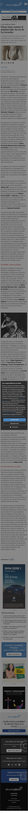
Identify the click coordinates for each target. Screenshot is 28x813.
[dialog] (14, 405)
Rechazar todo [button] (14, 423)
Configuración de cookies (8, 416)
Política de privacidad (19, 416)
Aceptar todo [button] (14, 419)
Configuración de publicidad (8, 412)
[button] (14, 427)
